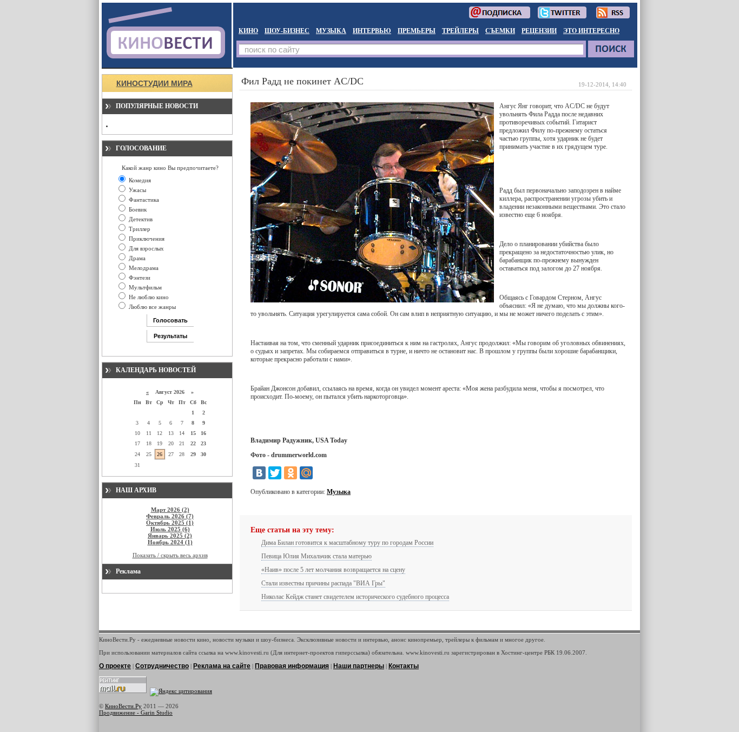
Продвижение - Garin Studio (136, 712)
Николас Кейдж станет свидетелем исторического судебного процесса (355, 597)
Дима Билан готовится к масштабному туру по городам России (347, 542)
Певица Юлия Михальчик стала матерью (316, 556)
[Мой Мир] (306, 472)
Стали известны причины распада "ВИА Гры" (323, 583)
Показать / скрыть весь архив (170, 555)
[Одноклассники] (290, 472)
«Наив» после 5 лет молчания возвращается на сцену (333, 569)
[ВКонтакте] (259, 472)
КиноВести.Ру (123, 706)
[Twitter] (274, 472)
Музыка (339, 492)
